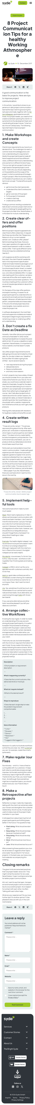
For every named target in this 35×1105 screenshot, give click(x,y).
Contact (23, 3)
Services (8, 1026)
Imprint (7, 1098)
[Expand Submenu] (26, 1026)
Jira (3, 588)
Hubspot (5, 567)
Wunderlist (6, 556)
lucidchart (28, 748)
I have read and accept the (17, 996)
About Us (8, 1043)
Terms (15, 1098)
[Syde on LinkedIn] (13, 1087)
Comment (9, 932)
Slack (4, 515)
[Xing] (27, 87)
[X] (19, 87)
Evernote (5, 541)
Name (7, 955)
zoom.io (5, 575)
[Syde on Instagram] (17, 1087)
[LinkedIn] (23, 87)
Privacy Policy (13, 997)
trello (20, 595)
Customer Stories (12, 1032)
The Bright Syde (11, 1049)
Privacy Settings (17, 1100)
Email (7, 966)
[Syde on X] (22, 1087)
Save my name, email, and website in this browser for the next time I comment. (18, 990)
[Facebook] (15, 87)
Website (8, 976)
